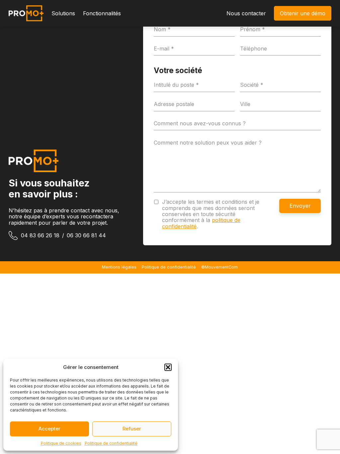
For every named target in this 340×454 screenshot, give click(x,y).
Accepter (49, 428)
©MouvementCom (219, 267)
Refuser (132, 428)
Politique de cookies (61, 443)
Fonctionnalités (102, 13)
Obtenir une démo (302, 13)
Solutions (63, 13)
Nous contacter (246, 13)
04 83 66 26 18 (40, 235)
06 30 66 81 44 (86, 235)
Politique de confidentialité (111, 443)
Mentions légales (119, 267)
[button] (168, 367)
